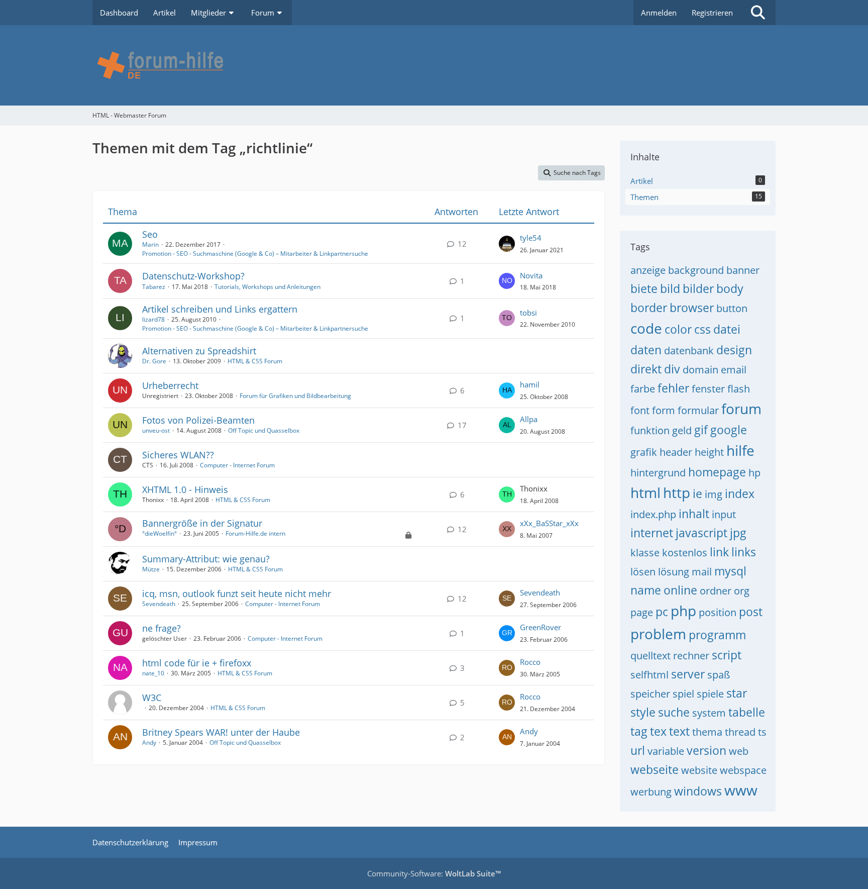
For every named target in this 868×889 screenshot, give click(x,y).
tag (638, 731)
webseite (654, 769)
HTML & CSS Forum (255, 361)
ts (762, 732)
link (719, 552)
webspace (743, 770)
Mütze (151, 569)
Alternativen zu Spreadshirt (199, 351)
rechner (691, 655)
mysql (730, 571)
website (699, 770)
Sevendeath (158, 604)
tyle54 (530, 238)
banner (742, 270)
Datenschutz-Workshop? (193, 276)
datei (726, 329)
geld (682, 430)
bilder (698, 288)
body (729, 288)
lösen (643, 571)
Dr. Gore (154, 361)
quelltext (650, 655)
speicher (650, 694)
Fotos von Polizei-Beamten (198, 420)
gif (701, 430)
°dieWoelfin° (159, 533)
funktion (650, 430)
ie (697, 493)
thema (707, 732)
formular (698, 410)
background (696, 270)
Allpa (528, 419)
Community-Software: (434, 873)
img (713, 494)
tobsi (528, 313)
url (637, 750)
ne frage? (161, 628)
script (726, 655)
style (643, 712)
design (734, 350)
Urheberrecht (170, 385)
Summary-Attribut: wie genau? (206, 559)
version (706, 750)
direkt (646, 369)
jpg (738, 533)
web (738, 751)
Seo (150, 234)
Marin (150, 244)
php (683, 610)
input (724, 514)
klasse (645, 552)
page (641, 612)
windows (698, 791)
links (743, 552)
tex (658, 731)
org (741, 591)
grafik (643, 452)
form (663, 410)
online (680, 590)
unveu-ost (156, 430)
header (676, 452)
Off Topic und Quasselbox (263, 430)
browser (692, 308)
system (709, 713)
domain (700, 369)
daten (646, 350)
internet (651, 533)
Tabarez (153, 286)
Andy (149, 742)
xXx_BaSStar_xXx (549, 523)
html (645, 492)
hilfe (740, 450)
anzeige (648, 270)
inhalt (694, 514)
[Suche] (758, 12)
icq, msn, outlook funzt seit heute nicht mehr (236, 593)
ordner (715, 591)
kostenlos (684, 552)
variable (665, 751)
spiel (683, 694)
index (739, 493)
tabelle (746, 712)
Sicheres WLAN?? (178, 455)
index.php (653, 514)
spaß (718, 674)
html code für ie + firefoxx (196, 663)
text (679, 731)
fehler (673, 388)
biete (644, 288)
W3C (151, 698)
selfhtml (649, 674)
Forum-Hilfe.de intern (255, 533)
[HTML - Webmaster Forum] (434, 65)
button (731, 308)
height (709, 452)
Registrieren (712, 13)
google (728, 430)
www (740, 790)
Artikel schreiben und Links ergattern (219, 309)
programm (717, 635)
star (736, 693)
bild (670, 288)
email (733, 369)
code (646, 328)
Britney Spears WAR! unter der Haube (221, 732)
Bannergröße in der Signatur (202, 523)
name (645, 590)
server (688, 674)
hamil (529, 384)
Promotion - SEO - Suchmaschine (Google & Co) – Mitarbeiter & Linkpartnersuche (255, 253)
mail (702, 571)
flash (738, 389)
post (751, 612)
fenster (708, 389)
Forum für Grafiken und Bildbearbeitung (295, 395)
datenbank (689, 350)
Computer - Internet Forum (237, 465)
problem (658, 633)
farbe (642, 389)
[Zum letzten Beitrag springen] (507, 244)
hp (754, 472)
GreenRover (540, 627)
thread (740, 732)
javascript (701, 533)
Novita (531, 275)
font (639, 410)
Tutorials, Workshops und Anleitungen (267, 286)
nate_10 (153, 673)
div (672, 369)
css (702, 329)
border (648, 308)
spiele (710, 694)
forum (741, 408)
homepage (717, 472)
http (676, 492)
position (717, 612)
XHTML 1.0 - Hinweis (185, 489)
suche (674, 712)
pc (662, 612)
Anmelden (659, 13)
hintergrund (658, 472)
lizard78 (153, 319)
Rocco (530, 662)
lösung (673, 571)
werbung (651, 792)
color (678, 329)
